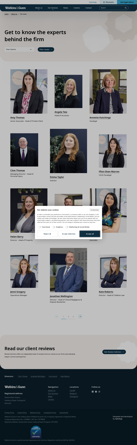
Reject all (47, 234)
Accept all (90, 234)
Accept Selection (68, 234)
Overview (95, 210)
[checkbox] (43, 227)
